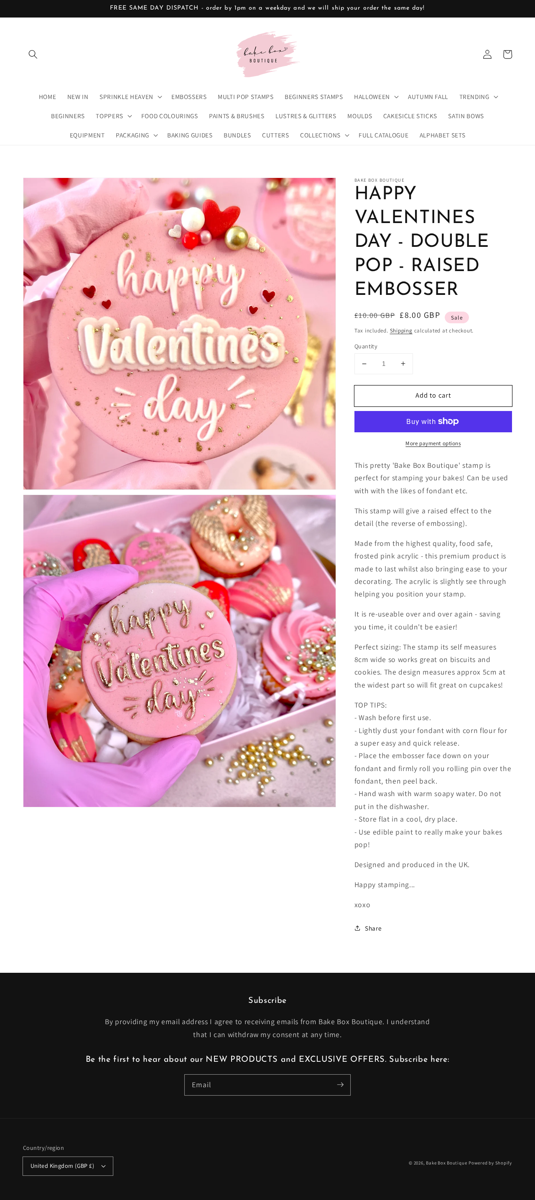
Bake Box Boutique (446, 1163)
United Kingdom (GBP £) (62, 1166)
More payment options (433, 443)
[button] (33, 54)
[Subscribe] (340, 1085)
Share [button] (373, 927)
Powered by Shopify (490, 1163)
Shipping (401, 330)
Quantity (366, 346)
